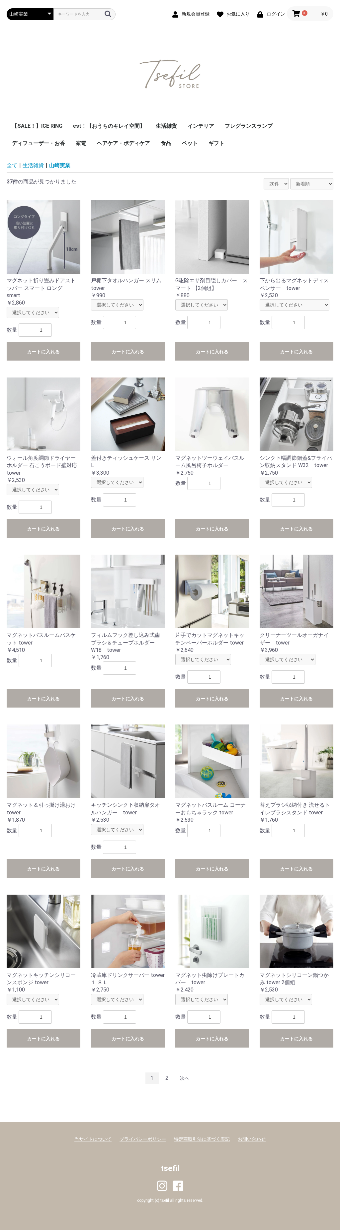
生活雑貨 (166, 126)
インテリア (201, 126)
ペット (190, 143)
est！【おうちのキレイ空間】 (109, 126)
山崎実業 (59, 165)
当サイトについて (93, 1139)
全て (12, 165)
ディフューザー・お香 (38, 143)
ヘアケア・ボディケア (123, 143)
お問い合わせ (252, 1139)
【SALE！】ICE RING (37, 126)
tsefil (170, 1168)
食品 (166, 143)
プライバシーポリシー (143, 1139)
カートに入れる (43, 351)
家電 (81, 143)
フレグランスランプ (249, 126)
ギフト (216, 143)
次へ (184, 1078)
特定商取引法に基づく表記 (202, 1139)
